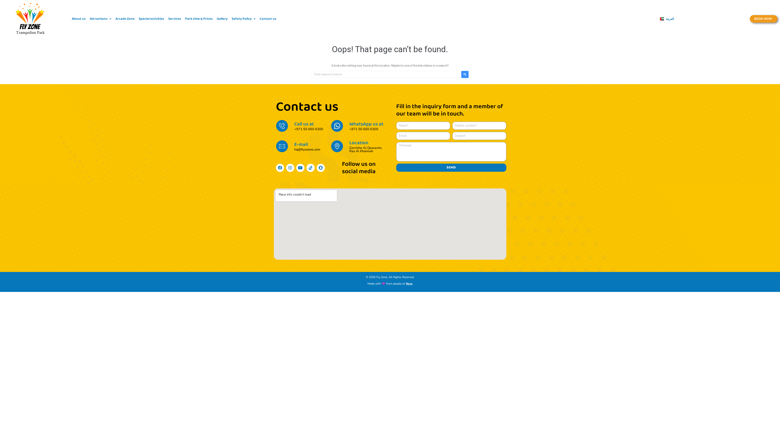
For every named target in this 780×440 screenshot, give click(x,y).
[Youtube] (300, 168)
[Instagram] (290, 168)
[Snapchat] (321, 168)
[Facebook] (280, 168)
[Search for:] (385, 74)
